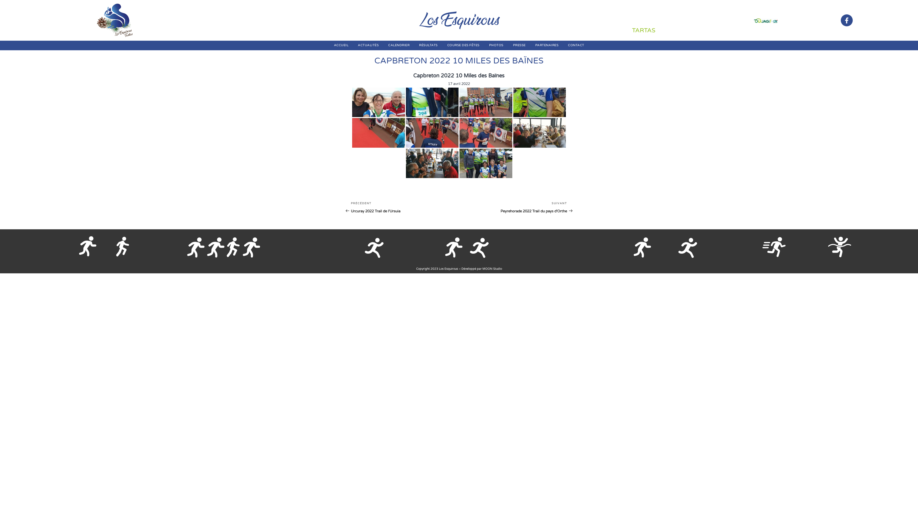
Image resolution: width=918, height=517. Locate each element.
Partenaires (547, 45)
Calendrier (399, 45)
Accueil (341, 45)
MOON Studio (492, 268)
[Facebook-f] (847, 20)
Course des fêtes (463, 45)
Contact (576, 45)
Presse (519, 45)
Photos (496, 45)
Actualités (368, 45)
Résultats (428, 45)
